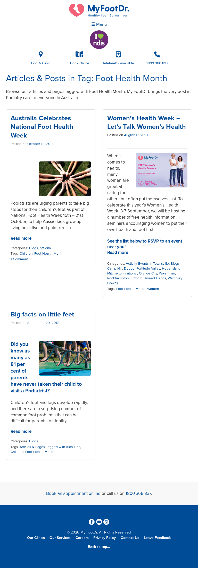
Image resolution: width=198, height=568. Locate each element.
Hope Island (171, 268)
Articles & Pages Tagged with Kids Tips (50, 447)
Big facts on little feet (42, 314)
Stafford (136, 278)
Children (26, 254)
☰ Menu (99, 24)
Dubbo (129, 268)
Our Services (60, 538)
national (46, 248)
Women (153, 289)
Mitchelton (115, 273)
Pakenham (167, 273)
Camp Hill (114, 268)
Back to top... (99, 547)
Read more (21, 238)
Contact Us (130, 538)
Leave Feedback (157, 538)
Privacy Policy (104, 538)
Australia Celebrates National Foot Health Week (42, 126)
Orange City (148, 273)
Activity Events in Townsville (147, 264)
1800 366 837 (138, 493)
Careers (82, 538)
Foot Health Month (48, 254)
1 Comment (19, 259)
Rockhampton (118, 278)
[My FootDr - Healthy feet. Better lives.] (99, 10)
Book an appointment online (73, 493)
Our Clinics (36, 538)
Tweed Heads (155, 278)
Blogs (33, 248)
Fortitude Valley (148, 268)
